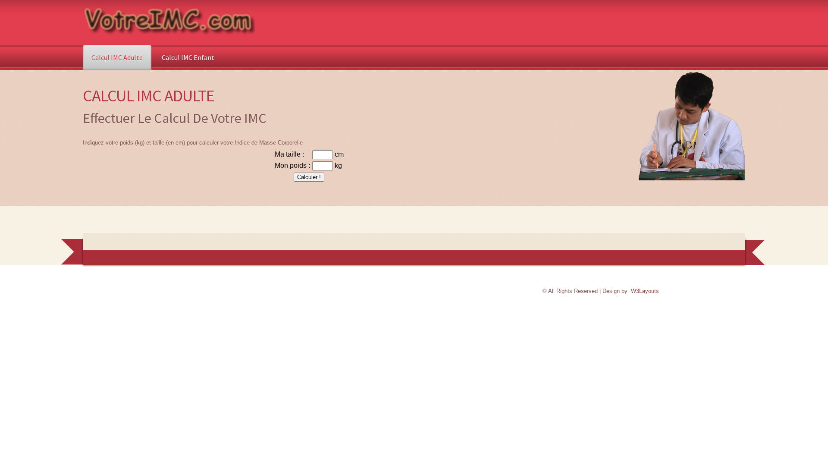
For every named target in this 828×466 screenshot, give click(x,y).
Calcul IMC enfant (188, 57)
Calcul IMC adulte (117, 57)
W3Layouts (645, 291)
